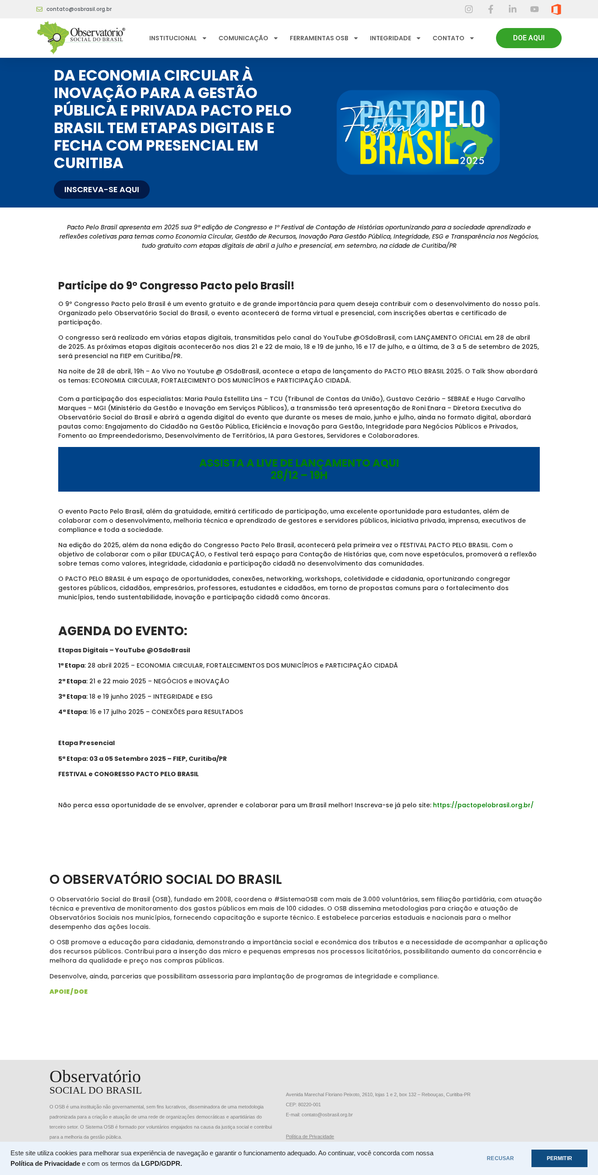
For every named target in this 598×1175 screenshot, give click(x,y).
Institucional (173, 38)
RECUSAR (500, 1158)
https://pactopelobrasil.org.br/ (483, 805)
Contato (448, 38)
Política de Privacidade (310, 1136)
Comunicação (243, 38)
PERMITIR (559, 1158)
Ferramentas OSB (319, 38)
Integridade (390, 38)
